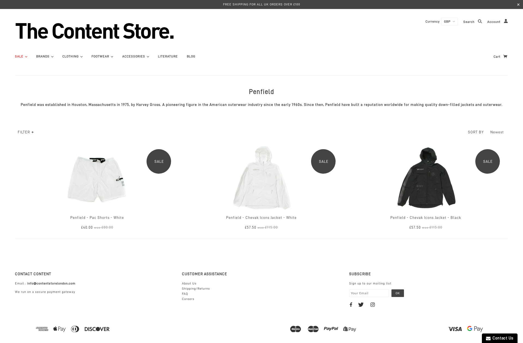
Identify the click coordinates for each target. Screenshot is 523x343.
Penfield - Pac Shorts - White (97, 217)
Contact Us (502, 338)
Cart (497, 56)
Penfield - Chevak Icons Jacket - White (261, 217)
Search (469, 22)
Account (494, 22)
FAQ (185, 293)
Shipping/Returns (196, 288)
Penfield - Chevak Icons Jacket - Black (425, 217)
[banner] (124, 30)
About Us (189, 283)
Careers (188, 299)
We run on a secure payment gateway (45, 291)
